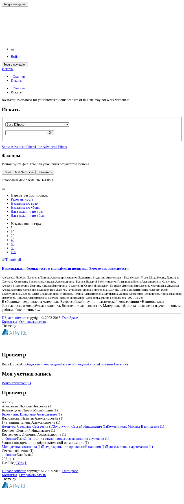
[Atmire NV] (14, 333)
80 (12, 248)
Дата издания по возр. (27, 211)
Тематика (121, 364)
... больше (9, 438)
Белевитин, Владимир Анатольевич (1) (32, 414)
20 (12, 236)
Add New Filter (24, 172)
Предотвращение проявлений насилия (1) (74, 447)
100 (13, 252)
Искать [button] (7, 69)
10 (12, 232)
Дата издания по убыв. (28, 215)
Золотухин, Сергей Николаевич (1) (80, 426)
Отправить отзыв (32, 322)
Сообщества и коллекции (40, 364)
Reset (7, 172)
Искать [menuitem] (16, 80)
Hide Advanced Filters (51, 147)
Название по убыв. (25, 207)
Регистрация (21, 383)
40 (12, 240)
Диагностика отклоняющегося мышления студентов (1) (66, 438)
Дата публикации (73, 364)
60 (12, 244)
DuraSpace (70, 318)
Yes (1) (22, 463)
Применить (44, 172)
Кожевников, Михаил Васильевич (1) (135, 426)
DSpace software (14, 318)
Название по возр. (25, 203)
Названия (106, 364)
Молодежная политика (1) (22, 447)
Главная (19, 88)
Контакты (9, 322)
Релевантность (22, 199)
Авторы (93, 364)
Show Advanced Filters (18, 147)
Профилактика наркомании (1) (129, 447)
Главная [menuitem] (18, 76)
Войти (7, 383)
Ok (51, 132)
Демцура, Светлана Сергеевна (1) (27, 426)
